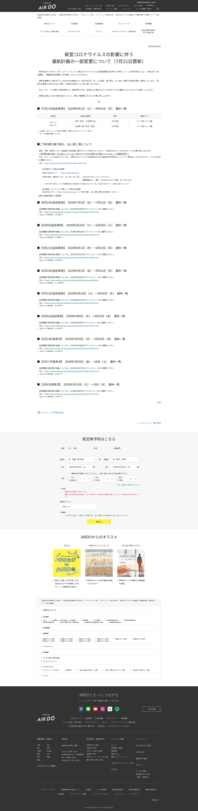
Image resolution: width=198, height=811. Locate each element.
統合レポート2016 (103, 641)
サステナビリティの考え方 (51, 670)
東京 (48, 748)
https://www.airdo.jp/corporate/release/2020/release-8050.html (71, 257)
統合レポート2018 (67, 641)
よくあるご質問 (141, 771)
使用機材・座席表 (116, 748)
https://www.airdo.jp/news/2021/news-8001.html (65, 163)
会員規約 (88, 789)
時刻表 (64, 739)
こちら (124, 515)
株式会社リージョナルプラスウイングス (112, 726)
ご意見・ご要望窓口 (142, 777)
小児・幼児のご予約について (127, 485)
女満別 (39, 751)
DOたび (114, 769)
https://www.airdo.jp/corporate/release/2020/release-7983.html (71, 371)
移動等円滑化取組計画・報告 (94, 622)
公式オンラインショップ (92, 6)
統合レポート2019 (49, 641)
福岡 (48, 757)
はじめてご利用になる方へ (70, 751)
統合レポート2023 (85, 639)
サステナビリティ (74, 31)
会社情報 (74, 23)
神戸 (48, 754)
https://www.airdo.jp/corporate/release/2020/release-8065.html (71, 234)
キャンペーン (141, 739)
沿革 (44, 620)
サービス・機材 (117, 739)
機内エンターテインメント (119, 757)
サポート (139, 765)
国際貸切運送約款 (48, 622)
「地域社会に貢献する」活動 (140, 670)
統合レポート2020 (139, 639)
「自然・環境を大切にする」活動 (114, 670)
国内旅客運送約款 (112, 620)
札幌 (38, 745)
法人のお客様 (138, 6)
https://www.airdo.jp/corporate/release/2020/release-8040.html (71, 280)
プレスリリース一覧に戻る (150, 422)
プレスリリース (123, 23)
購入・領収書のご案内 (69, 757)
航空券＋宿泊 (110, 6)
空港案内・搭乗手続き (96, 739)
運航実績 (85, 620)
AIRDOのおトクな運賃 (46, 765)
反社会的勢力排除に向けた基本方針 (148, 31)
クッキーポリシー (134, 794)
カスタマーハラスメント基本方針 (124, 31)
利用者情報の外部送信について (70, 789)
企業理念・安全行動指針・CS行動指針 (64, 620)
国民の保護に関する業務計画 (70, 622)
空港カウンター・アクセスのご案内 (98, 757)
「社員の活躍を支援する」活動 (88, 670)
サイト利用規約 (102, 789)
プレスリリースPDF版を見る (52, 412)
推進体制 (69, 670)
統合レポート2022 (103, 639)
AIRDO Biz (140, 752)
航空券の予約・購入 (70, 745)
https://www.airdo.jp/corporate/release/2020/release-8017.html (71, 325)
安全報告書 (99, 23)
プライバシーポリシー (48, 789)
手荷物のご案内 (91, 748)
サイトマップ (119, 794)
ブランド (99, 31)
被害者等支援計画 (115, 622)
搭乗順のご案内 (91, 754)
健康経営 (46, 633)
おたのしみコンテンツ (50, 661)
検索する (99, 522)
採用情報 (148, 23)
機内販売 (114, 751)
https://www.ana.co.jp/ (67, 191)
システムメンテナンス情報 (77, 794)
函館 (38, 760)
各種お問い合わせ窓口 (143, 774)
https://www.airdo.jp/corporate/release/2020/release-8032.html (71, 303)
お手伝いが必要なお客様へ (95, 751)
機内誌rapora (115, 754)
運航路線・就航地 (44, 739)
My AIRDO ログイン (124, 6)
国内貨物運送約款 (130, 620)
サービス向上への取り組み (49, 31)
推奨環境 (61, 794)
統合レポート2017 (85, 641)
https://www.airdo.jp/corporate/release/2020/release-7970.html (71, 394)
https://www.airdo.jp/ (70, 172)
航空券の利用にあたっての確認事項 (73, 754)
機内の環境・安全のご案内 (95, 760)
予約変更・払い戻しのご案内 (71, 760)
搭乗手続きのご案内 (93, 745)
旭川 (38, 748)
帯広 (38, 757)
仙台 (48, 745)
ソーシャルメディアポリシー (100, 794)
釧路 (38, 754)
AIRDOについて (49, 23)
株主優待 (97, 620)
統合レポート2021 (121, 639)
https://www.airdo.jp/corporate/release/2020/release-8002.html (71, 348)
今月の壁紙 (152, 709)
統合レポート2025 (49, 639)
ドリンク (114, 745)
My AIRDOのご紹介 (144, 745)
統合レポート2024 (67, 639)
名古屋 (49, 751)
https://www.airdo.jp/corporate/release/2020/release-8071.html (71, 212)
